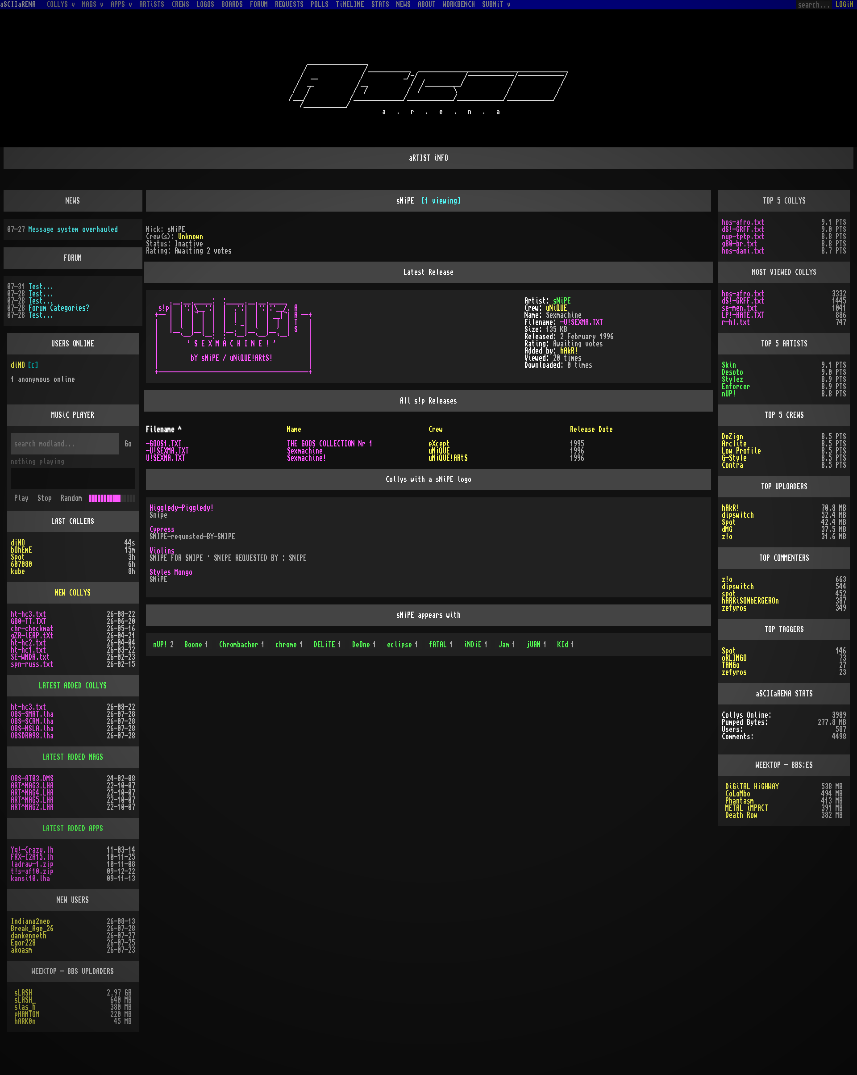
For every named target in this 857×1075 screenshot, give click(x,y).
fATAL (441, 644)
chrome (289, 644)
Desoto (732, 372)
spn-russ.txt (32, 664)
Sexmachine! (306, 458)
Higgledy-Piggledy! (182, 508)
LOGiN (844, 4)
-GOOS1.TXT (164, 443)
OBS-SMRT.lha (32, 714)
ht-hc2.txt (28, 642)
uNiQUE (556, 308)
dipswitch (738, 515)
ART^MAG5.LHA (32, 800)
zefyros (734, 608)
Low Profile (741, 450)
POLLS (320, 4)
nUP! (163, 644)
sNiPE (562, 300)
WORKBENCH (459, 4)
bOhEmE (21, 550)
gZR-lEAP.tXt (32, 635)
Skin (729, 365)
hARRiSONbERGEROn (750, 600)
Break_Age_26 (32, 928)
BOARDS (232, 4)
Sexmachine (305, 450)
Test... (41, 286)
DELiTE (327, 644)
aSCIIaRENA (18, 4)
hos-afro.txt (743, 222)
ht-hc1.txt (28, 650)
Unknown (190, 236)
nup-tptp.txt (743, 236)
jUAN (536, 644)
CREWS (180, 4)
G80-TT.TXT (28, 621)
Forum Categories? (59, 308)
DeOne (364, 644)
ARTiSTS (151, 4)
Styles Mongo (171, 572)
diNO (18, 365)
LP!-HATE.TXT (743, 315)
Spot (18, 557)
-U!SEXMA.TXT (581, 322)
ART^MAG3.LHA (32, 785)
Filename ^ (164, 429)
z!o (727, 536)
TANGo (731, 665)
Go (128, 443)
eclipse (402, 644)
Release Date (591, 429)
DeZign (732, 436)
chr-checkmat (32, 628)
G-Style (734, 458)
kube (18, 571)
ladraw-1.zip (32, 864)
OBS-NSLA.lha (32, 728)
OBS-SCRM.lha (32, 721)
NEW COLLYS (73, 592)
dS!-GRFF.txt (743, 229)
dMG (727, 529)
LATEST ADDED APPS (72, 828)
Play (21, 498)
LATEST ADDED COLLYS (73, 685)
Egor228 (23, 942)
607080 (21, 564)
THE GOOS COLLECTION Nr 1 (330, 443)
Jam (507, 644)
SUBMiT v (496, 4)
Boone (196, 644)
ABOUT (427, 4)
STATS (380, 4)
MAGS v (93, 4)
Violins (162, 550)
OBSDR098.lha (32, 735)
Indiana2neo (30, 921)
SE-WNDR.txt (30, 657)
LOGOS (205, 4)
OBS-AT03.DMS (32, 778)
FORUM (259, 4)
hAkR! (569, 350)
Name (294, 429)
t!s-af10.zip (32, 871)
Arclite (734, 443)
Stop (44, 498)
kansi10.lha (30, 878)
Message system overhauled (73, 229)
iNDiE (476, 644)
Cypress (162, 529)
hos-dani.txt (743, 250)
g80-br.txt (739, 243)
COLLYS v (60, 4)
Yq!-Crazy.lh (32, 850)
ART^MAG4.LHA (32, 792)
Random (71, 498)
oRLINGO (734, 658)
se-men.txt (739, 308)
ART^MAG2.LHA (32, 807)
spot (729, 593)
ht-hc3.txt (28, 614)
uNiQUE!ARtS (448, 458)
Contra (732, 465)
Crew (435, 429)
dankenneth (28, 935)
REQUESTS (289, 4)
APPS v (121, 4)
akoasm (21, 950)
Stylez (732, 379)
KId (565, 644)
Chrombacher (242, 644)
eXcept (439, 443)
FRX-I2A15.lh (32, 857)
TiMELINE (350, 4)
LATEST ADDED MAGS (72, 757)
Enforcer (736, 386)
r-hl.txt (736, 322)
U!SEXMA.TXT (165, 458)
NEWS (403, 4)
